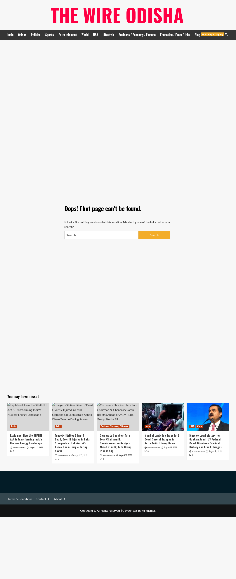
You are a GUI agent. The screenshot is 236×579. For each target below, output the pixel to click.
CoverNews (130, 510)
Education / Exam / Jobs (175, 34)
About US (60, 499)
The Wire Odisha (117, 14)
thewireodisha (154, 448)
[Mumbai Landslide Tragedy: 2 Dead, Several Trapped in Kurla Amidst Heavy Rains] (163, 417)
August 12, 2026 (170, 447)
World (84, 34)
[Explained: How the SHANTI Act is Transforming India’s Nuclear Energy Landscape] (28, 417)
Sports (49, 34)
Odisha (22, 34)
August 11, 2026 (215, 451)
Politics (36, 34)
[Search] (226, 34)
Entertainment (67, 34)
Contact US (43, 499)
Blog (209, 34)
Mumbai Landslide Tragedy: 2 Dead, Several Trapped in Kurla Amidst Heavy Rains (162, 439)
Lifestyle (108, 34)
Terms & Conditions (19, 499)
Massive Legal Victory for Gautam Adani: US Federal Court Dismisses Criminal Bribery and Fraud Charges (205, 441)
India (10, 34)
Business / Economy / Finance (137, 34)
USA (95, 34)
